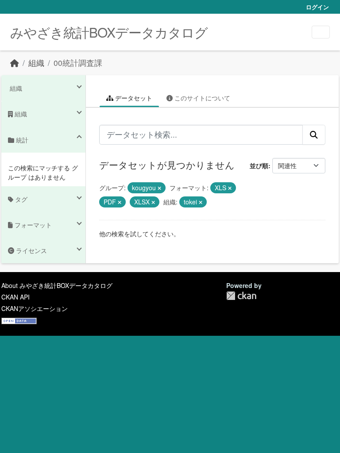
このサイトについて (201, 97)
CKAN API (15, 296)
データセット (132, 97)
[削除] (159, 188)
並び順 (259, 165)
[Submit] (313, 134)
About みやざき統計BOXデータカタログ (56, 285)
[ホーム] (14, 62)
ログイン (317, 7)
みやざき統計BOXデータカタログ (109, 32)
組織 (36, 62)
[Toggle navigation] (321, 32)
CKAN (241, 295)
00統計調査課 (78, 62)
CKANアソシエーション (34, 308)
